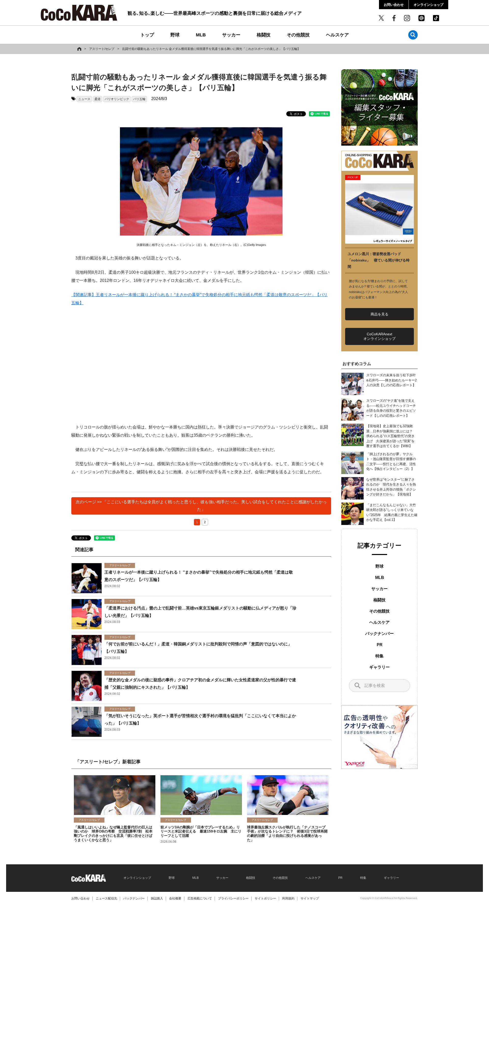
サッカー (231, 34)
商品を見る (379, 314)
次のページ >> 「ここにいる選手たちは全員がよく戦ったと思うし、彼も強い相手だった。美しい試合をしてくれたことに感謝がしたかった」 (201, 505)
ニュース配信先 (106, 898)
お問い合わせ (394, 5)
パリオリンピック (117, 99)
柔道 (97, 99)
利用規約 (288, 898)
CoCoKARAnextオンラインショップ (379, 336)
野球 (175, 34)
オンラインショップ (428, 5)
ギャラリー (379, 667)
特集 (379, 656)
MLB (201, 34)
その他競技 (298, 34)
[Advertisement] (201, 365)
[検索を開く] (413, 34)
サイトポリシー (265, 898)
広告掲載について (199, 898)
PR (380, 645)
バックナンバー (379, 633)
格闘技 (263, 34)
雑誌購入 (157, 898)
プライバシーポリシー (233, 898)
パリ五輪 (139, 99)
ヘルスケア (337, 34)
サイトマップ (310, 898)
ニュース (84, 99)
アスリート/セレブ (101, 49)
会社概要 (175, 898)
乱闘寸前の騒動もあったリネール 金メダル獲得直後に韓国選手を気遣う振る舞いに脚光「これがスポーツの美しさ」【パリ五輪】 (211, 49)
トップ (147, 34)
